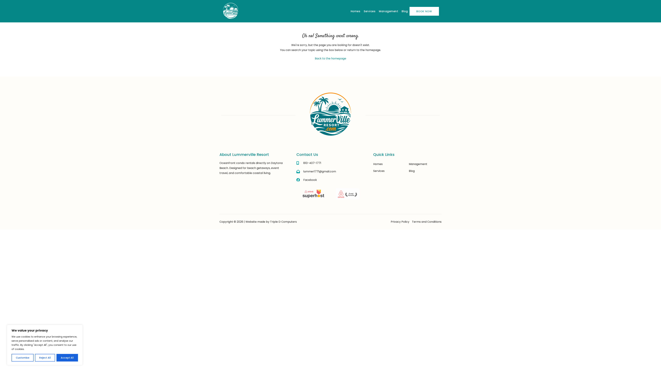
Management (388, 11)
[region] (45, 345)
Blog (405, 11)
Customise (22, 357)
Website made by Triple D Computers (271, 222)
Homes (355, 11)
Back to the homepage (330, 58)
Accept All (67, 357)
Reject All (45, 357)
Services (369, 11)
